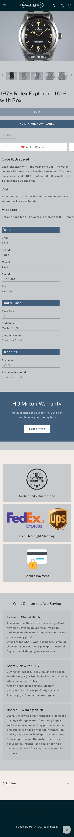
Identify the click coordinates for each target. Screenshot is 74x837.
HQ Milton (30, 827)
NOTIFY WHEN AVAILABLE (37, 123)
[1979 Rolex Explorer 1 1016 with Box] (11, 76)
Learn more (37, 428)
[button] (4, 6)
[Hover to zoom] (37, 36)
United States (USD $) (35, 814)
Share (10, 135)
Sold (37, 111)
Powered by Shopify (48, 827)
